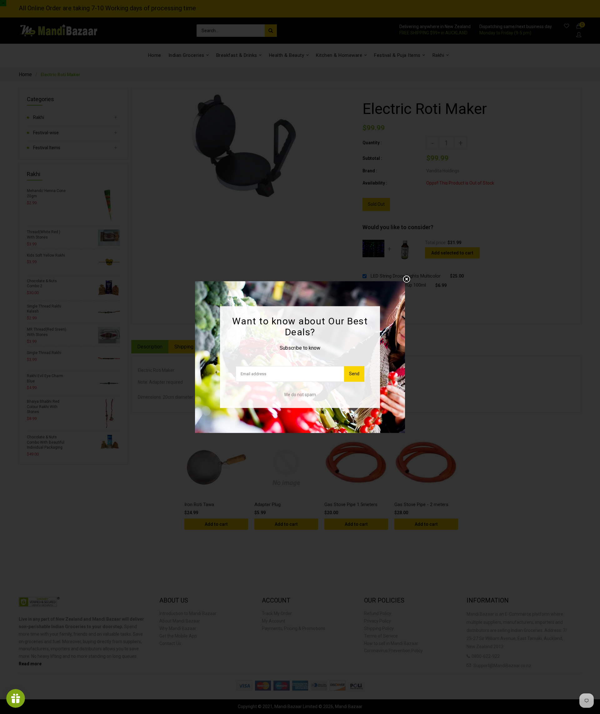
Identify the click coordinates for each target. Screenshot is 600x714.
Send (354, 373)
